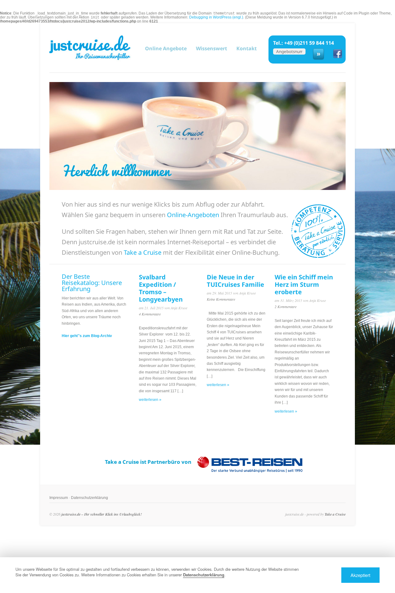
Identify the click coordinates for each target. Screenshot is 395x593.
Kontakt (246, 48)
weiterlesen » (150, 399)
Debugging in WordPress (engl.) (216, 17)
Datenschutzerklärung (89, 498)
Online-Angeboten (193, 215)
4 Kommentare (150, 313)
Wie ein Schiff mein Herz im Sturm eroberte (304, 284)
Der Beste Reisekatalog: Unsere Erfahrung (92, 282)
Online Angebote (166, 48)
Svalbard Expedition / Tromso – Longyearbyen (161, 288)
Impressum (58, 498)
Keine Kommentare (221, 299)
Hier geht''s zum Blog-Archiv (87, 336)
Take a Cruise (142, 252)
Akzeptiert (360, 575)
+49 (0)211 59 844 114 (309, 42)
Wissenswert (211, 48)
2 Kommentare (286, 306)
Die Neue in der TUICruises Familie (235, 281)
